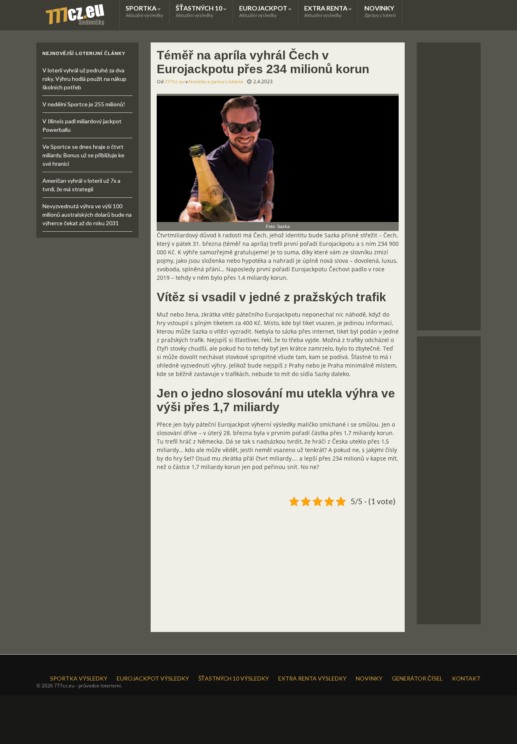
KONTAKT (466, 678)
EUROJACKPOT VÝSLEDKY (153, 678)
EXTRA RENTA (326, 11)
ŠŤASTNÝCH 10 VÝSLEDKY (233, 678)
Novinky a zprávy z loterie (216, 81)
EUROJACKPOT (263, 11)
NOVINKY (380, 11)
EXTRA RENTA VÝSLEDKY (312, 678)
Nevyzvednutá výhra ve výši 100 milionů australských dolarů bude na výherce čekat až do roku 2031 (87, 214)
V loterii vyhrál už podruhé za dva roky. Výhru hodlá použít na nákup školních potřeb (84, 79)
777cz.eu (174, 81)
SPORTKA (144, 11)
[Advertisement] (278, 566)
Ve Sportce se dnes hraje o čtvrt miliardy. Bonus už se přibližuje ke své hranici (83, 155)
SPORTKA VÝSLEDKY (78, 678)
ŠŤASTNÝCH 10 (199, 11)
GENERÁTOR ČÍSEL (417, 678)
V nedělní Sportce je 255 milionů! (83, 104)
